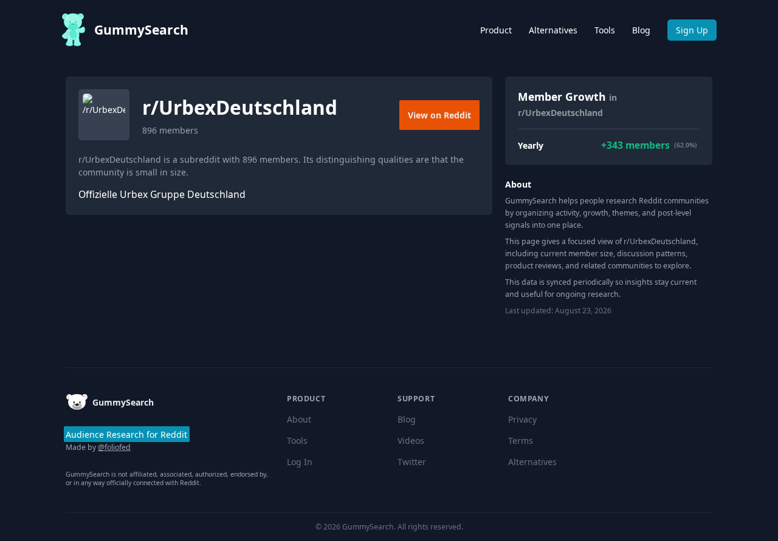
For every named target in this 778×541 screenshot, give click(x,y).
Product (496, 30)
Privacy (522, 419)
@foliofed (114, 447)
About (299, 419)
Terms (520, 440)
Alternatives (553, 30)
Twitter (412, 462)
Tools (604, 30)
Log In (299, 462)
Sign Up (692, 30)
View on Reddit (439, 115)
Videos (411, 440)
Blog (641, 30)
